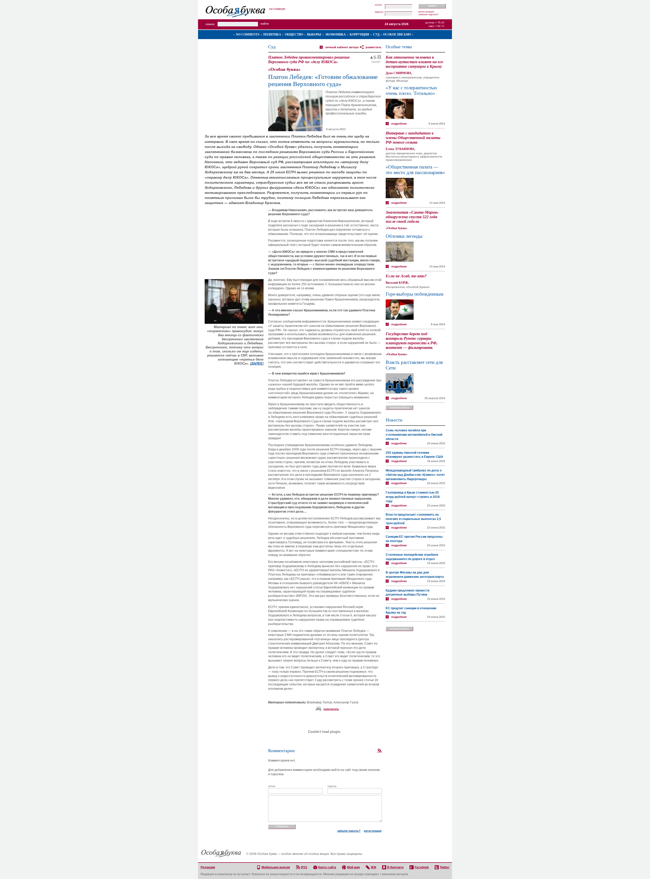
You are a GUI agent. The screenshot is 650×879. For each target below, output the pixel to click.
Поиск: (210, 24)
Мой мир (353, 867)
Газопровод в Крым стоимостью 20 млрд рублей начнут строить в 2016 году (413, 497)
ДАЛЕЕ (257, 363)
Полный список (399, 407)
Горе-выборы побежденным (414, 294)
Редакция (208, 867)
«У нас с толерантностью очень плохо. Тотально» (411, 90)
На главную (277, 9)
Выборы (314, 34)
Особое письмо (397, 34)
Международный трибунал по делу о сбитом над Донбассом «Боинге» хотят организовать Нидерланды (415, 475)
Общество (294, 34)
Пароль (379, 12)
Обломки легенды (404, 236)
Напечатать (331, 709)
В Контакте (395, 867)
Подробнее (399, 123)
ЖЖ (373, 867)
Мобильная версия (276, 867)
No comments (247, 34)
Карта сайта (327, 867)
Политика (272, 34)
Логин (378, 5)
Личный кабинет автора (342, 47)
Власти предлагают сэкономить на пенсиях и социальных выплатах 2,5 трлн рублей (413, 519)
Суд (376, 34)
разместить (373, 47)
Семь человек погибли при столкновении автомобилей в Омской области (414, 435)
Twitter (444, 867)
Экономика (335, 34)
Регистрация (426, 11)
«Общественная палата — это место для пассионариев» (415, 169)
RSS (304, 867)
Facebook (422, 867)
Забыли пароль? (428, 14)
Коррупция (359, 34)
